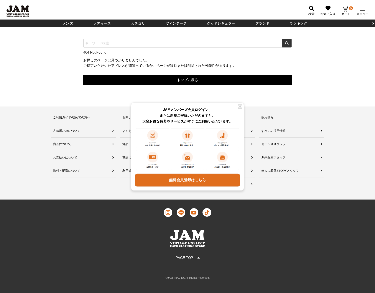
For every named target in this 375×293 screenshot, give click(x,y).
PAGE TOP (184, 258)
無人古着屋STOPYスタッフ (280, 170)
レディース (102, 23)
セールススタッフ (273, 144)
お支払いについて (65, 157)
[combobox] (187, 43)
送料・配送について (66, 170)
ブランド (262, 23)
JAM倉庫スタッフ (273, 157)
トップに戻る (187, 80)
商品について (62, 144)
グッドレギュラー (221, 23)
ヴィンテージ (176, 23)
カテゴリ (138, 23)
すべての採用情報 (273, 131)
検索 (287, 43)
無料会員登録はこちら (187, 180)
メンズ (67, 23)
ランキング (298, 23)
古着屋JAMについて (66, 131)
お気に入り (328, 14)
